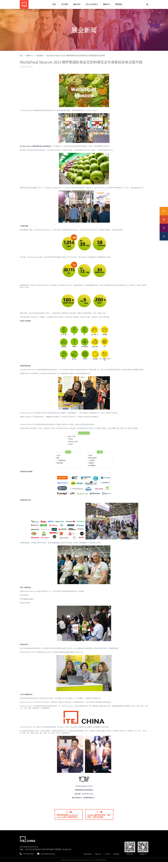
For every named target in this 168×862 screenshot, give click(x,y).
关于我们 (64, 4)
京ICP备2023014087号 (100, 860)
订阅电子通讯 (87, 854)
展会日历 (76, 4)
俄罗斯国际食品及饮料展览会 (42, 146)
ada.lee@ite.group (48, 853)
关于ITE (107, 854)
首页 (54, 4)
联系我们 (118, 4)
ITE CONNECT (92, 4)
